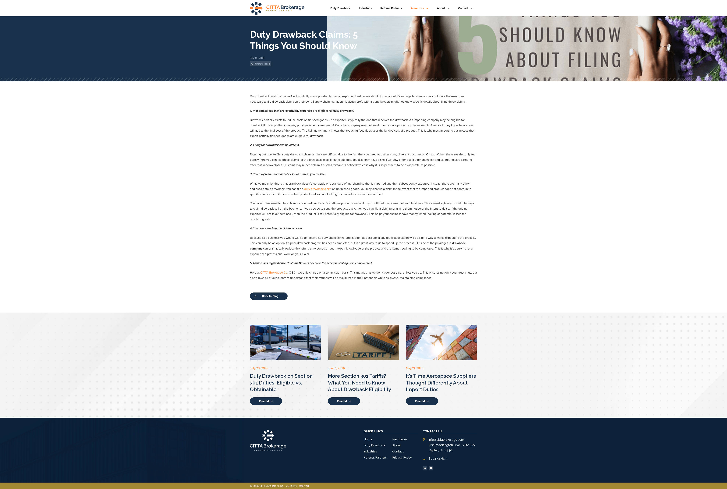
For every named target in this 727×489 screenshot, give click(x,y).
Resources (417, 8)
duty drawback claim (317, 189)
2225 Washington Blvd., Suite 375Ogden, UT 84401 (452, 447)
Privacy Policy (402, 457)
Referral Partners (391, 8)
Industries (365, 8)
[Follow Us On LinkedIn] (425, 468)
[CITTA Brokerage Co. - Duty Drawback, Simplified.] (277, 8)
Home (368, 439)
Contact (463, 8)
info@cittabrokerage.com (446, 439)
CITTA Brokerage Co (273, 272)
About (441, 8)
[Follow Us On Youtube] (431, 468)
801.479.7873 (438, 458)
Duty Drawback (340, 8)
